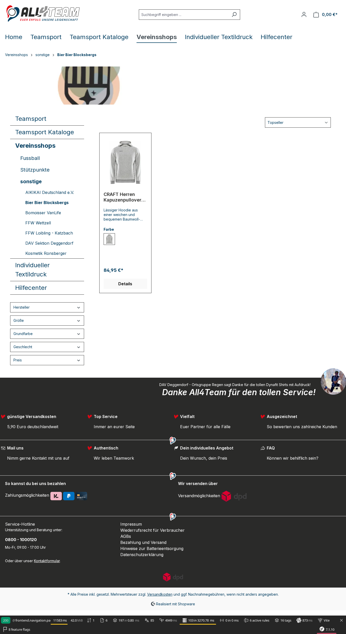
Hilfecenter (31, 287)
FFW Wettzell (38, 222)
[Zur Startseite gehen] (43, 13)
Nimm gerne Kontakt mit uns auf (38, 458)
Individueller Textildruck (32, 269)
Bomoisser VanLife (43, 212)
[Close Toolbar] (341, 620)
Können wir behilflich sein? (292, 458)
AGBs (125, 536)
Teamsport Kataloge (44, 132)
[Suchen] (234, 14)
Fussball (30, 158)
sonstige (31, 181)
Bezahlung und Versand (143, 542)
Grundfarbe (23, 333)
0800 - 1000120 (21, 539)
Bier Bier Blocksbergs (47, 202)
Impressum (131, 524)
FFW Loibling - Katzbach (49, 233)
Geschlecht (22, 347)
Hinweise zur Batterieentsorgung (151, 548)
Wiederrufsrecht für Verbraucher (152, 530)
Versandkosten (159, 594)
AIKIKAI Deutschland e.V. (49, 192)
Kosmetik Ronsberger (46, 253)
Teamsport (30, 118)
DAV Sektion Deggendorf (49, 243)
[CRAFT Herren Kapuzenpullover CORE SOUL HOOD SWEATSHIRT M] (125, 162)
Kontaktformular (47, 561)
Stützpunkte (35, 170)
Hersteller (21, 307)
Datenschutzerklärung (141, 554)
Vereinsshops (35, 145)
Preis (17, 360)
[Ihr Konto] (304, 14)
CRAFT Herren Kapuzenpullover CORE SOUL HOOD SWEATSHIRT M (124, 197)
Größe (18, 320)
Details (125, 283)
